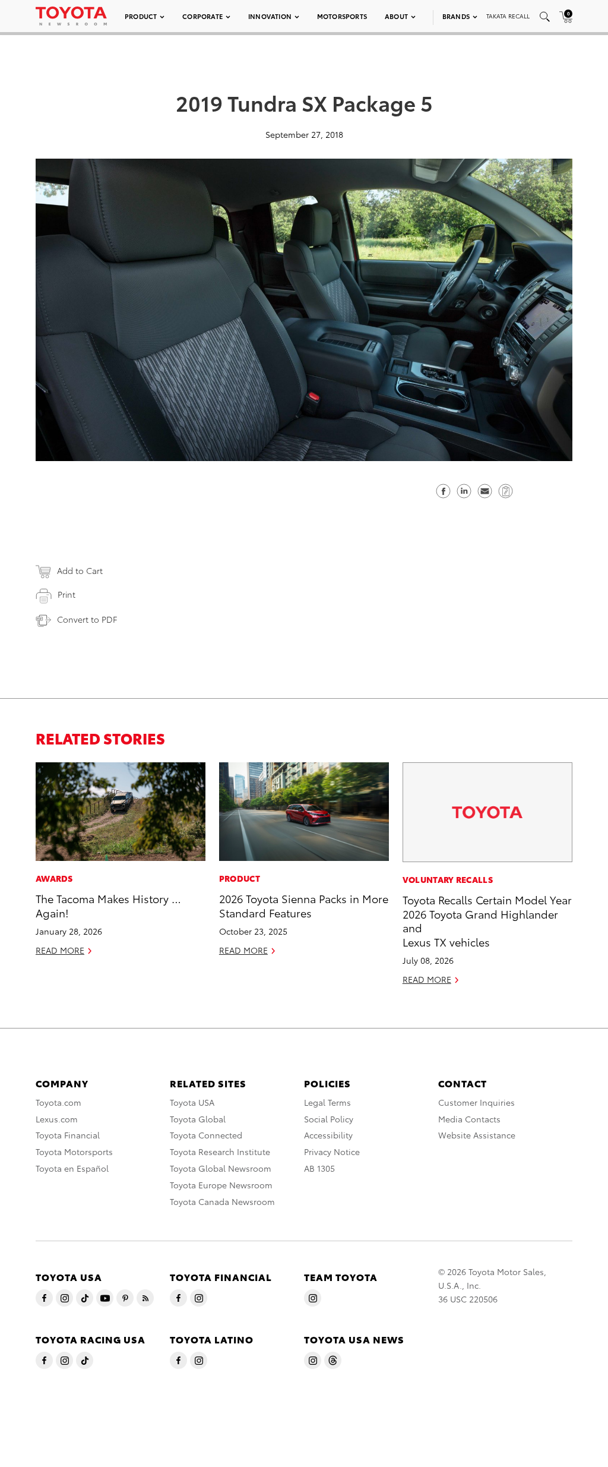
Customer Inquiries (476, 1102)
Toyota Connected (206, 1135)
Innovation (270, 16)
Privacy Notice (332, 1151)
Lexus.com (57, 1119)
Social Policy (328, 1119)
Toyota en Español (72, 1168)
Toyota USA (192, 1102)
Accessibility (328, 1135)
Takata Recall (508, 15)
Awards (54, 878)
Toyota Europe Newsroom (221, 1185)
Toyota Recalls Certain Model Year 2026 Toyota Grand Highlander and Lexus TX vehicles (487, 920)
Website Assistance (476, 1135)
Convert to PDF (87, 619)
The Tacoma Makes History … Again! (108, 905)
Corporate (202, 16)
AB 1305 (319, 1168)
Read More (60, 950)
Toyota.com (58, 1102)
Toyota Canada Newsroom (222, 1201)
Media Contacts (469, 1119)
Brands (456, 16)
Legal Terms (327, 1102)
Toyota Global (198, 1119)
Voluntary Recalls (448, 879)
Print (66, 594)
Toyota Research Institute (220, 1151)
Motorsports (342, 16)
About (396, 16)
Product (141, 16)
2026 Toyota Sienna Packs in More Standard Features (303, 905)
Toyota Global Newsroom (220, 1168)
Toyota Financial (68, 1135)
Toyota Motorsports (74, 1151)
